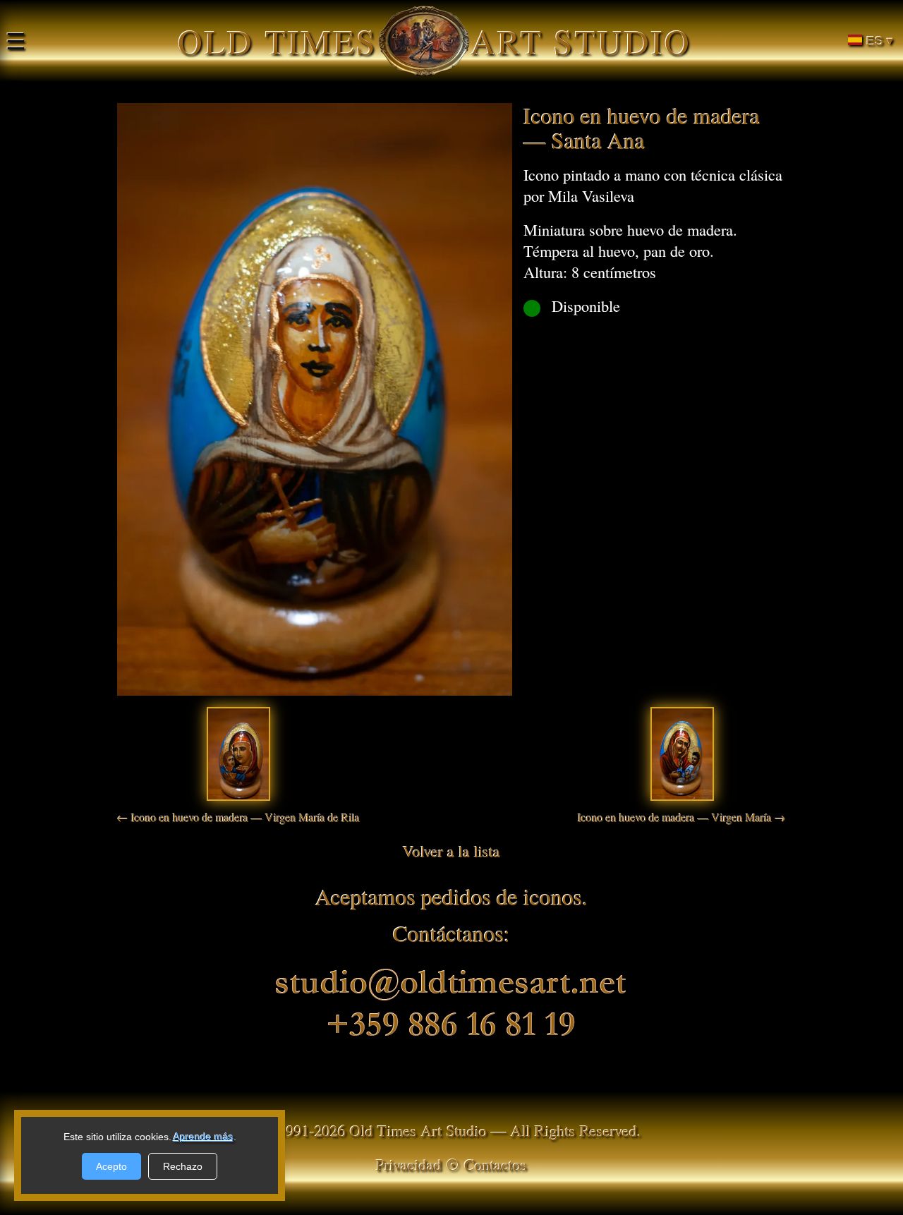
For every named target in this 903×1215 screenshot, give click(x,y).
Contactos (495, 1164)
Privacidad (409, 1164)
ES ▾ (879, 41)
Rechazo (182, 1166)
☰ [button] (16, 41)
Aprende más (204, 1136)
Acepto (111, 1166)
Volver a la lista (451, 851)
